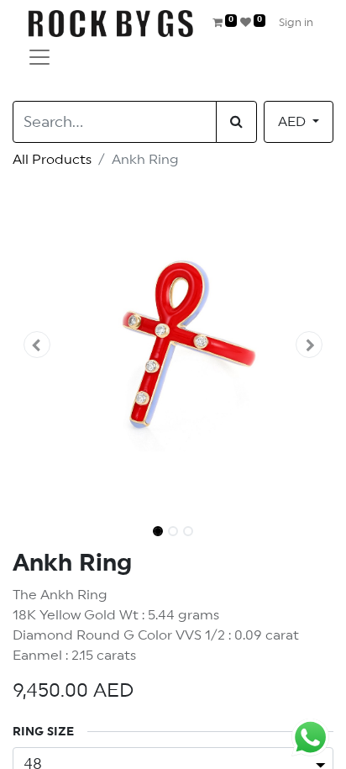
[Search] (236, 122)
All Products (52, 159)
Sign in (296, 23)
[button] (36, 344)
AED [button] (293, 122)
